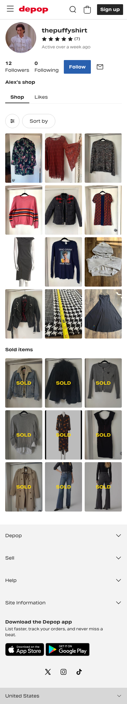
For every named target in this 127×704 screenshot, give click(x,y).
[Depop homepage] (33, 9)
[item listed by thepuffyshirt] (23, 158)
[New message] (100, 67)
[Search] (73, 10)
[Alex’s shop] (20, 38)
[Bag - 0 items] (87, 9)
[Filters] (12, 121)
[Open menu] (10, 9)
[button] (61, 39)
